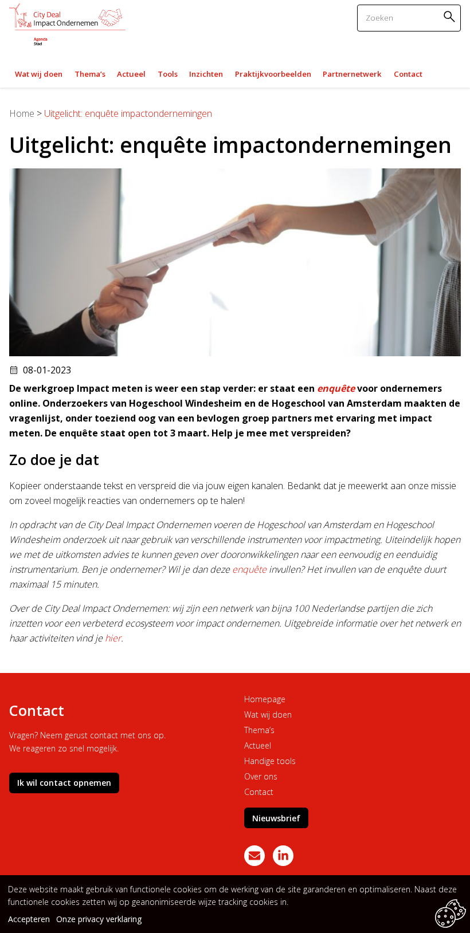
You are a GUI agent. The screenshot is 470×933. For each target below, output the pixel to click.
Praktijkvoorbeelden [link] (273, 74)
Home (21, 113)
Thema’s (259, 730)
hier (113, 638)
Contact (258, 791)
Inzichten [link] (206, 74)
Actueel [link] (131, 74)
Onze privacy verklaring (99, 919)
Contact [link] (408, 74)
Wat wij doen (268, 714)
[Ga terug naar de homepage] (67, 26)
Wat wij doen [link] (38, 74)
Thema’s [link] (90, 74)
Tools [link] (168, 74)
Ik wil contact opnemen (64, 782)
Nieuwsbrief (276, 818)
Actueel (257, 745)
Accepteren (29, 919)
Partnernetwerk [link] (352, 74)
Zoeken (451, 16)
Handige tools (270, 760)
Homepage (264, 699)
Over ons (260, 776)
